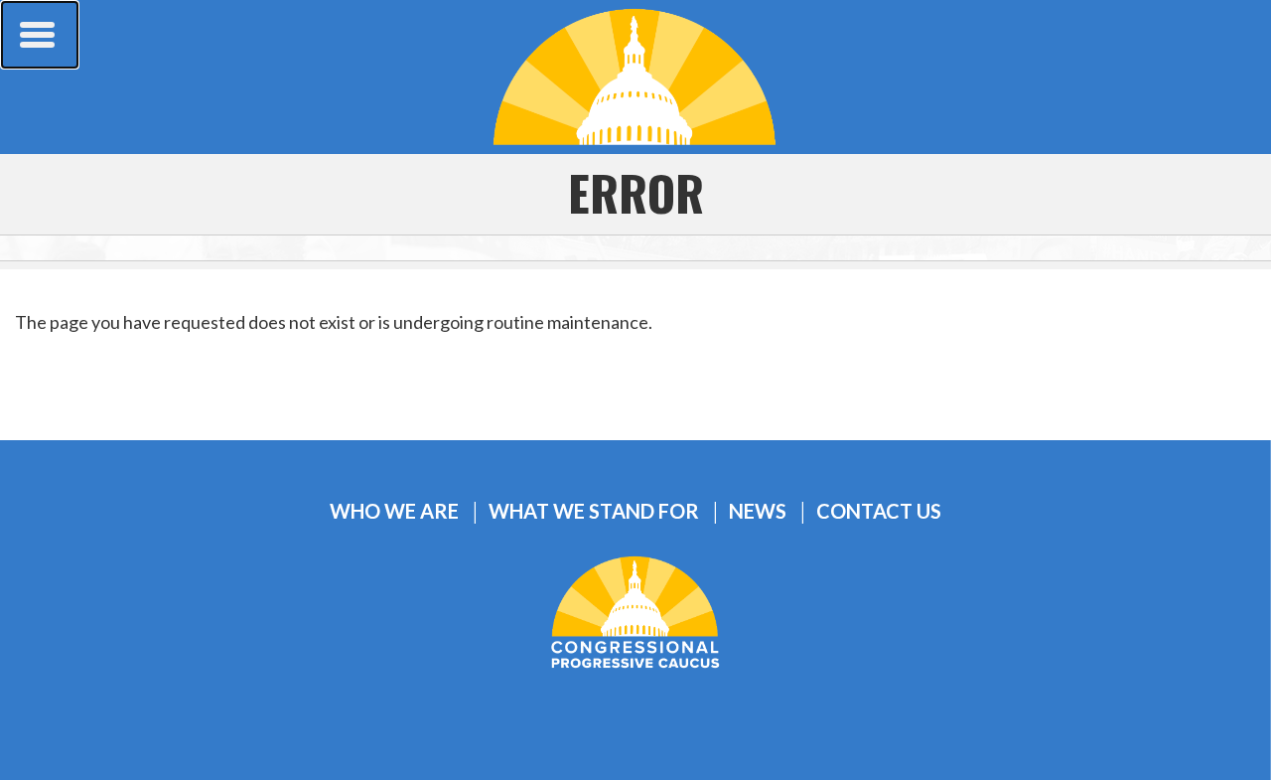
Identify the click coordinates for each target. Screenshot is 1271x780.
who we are (394, 511)
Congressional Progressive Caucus (635, 76)
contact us (878, 511)
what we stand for (594, 511)
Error (636, 192)
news (757, 511)
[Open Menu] (39, 35)
